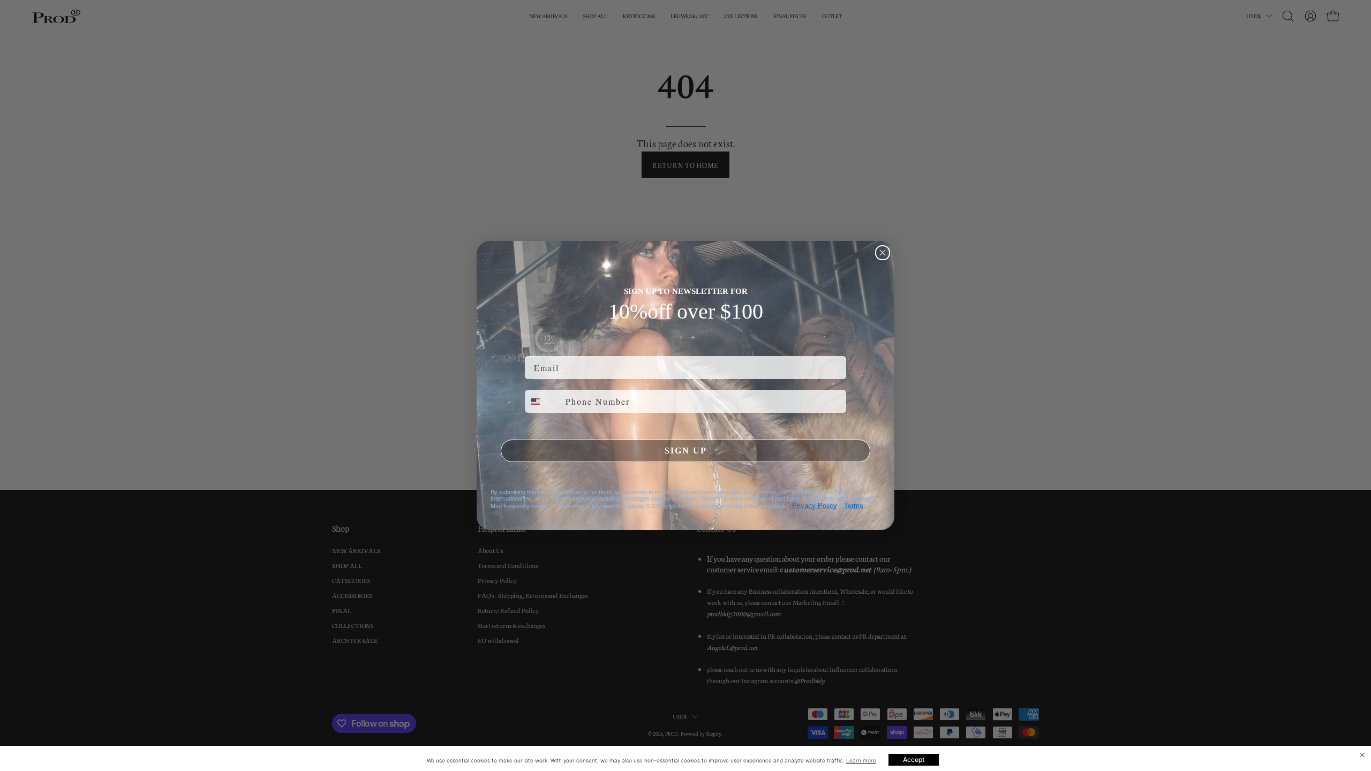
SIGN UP (686, 450)
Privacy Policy (814, 506)
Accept (913, 759)
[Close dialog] (882, 252)
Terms (853, 506)
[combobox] (542, 401)
